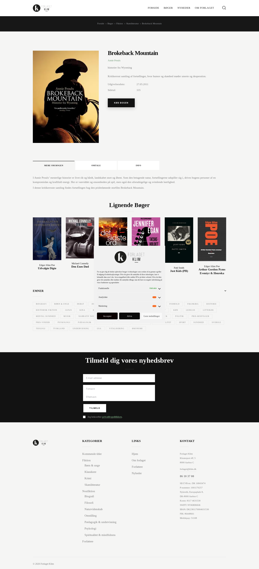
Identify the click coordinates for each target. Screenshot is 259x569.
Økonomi (137, 328)
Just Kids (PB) (179, 271)
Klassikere (90, 471)
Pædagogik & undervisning (100, 522)
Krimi (88, 478)
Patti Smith (179, 268)
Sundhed (199, 322)
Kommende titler (92, 453)
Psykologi (64, 322)
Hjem (135, 453)
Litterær (208, 310)
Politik (179, 316)
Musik (67, 316)
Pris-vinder (43, 322)
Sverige (216, 322)
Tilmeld (94, 408)
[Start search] (224, 7)
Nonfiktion (88, 491)
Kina (82, 310)
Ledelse (190, 310)
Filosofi (89, 502)
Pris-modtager (200, 316)
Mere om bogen (53, 165)
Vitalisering (116, 328)
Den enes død (80, 266)
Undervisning (81, 328)
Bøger (110, 23)
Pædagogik (84, 322)
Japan (68, 310)
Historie (211, 304)
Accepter (107, 316)
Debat (80, 304)
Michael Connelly (80, 263)
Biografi (41, 304)
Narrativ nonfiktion (91, 316)
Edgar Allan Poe (47, 265)
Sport (182, 322)
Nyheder (137, 473)
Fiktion (119, 23)
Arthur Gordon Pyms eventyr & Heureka (212, 271)
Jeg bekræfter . (104, 417)
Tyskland (59, 328)
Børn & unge (61, 304)
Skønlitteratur (132, 23)
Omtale (96, 165)
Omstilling (91, 515)
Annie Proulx (114, 60)
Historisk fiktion (46, 310)
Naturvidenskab (94, 509)
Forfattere (87, 541)
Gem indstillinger (152, 316)
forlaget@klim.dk (188, 469)
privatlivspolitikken (112, 417)
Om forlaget (139, 460)
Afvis (129, 316)
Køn (175, 310)
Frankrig (193, 304)
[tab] (53, 165)
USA (99, 328)
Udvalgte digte (47, 268)
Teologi (40, 328)
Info (138, 165)
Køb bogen (121, 103)
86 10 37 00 (187, 476)
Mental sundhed (46, 316)
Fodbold (174, 304)
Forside (100, 23)
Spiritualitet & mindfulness (100, 534)
